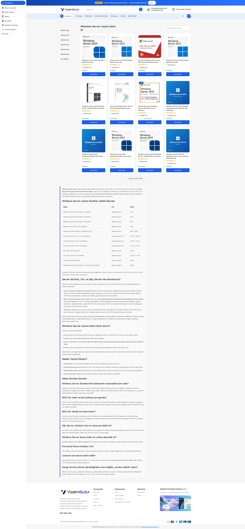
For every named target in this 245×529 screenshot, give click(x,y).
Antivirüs (96, 502)
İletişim (139, 495)
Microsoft (96, 492)
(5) (90, 64)
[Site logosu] (70, 9)
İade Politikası (119, 499)
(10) (119, 64)
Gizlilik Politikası (119, 495)
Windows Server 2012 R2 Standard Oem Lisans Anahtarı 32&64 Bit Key (177, 156)
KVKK (116, 492)
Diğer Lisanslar (98, 505)
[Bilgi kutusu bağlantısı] (157, 9)
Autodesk (96, 499)
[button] (93, 74)
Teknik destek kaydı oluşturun (150, 527)
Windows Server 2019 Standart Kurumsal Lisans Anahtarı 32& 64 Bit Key (177, 108)
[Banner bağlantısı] (175, 503)
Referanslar (140, 492)
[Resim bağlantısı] (75, 492)
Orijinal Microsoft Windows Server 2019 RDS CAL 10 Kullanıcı (147, 108)
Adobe (95, 495)
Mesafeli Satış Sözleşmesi (123, 502)
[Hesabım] (183, 16)
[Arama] (141, 9)
